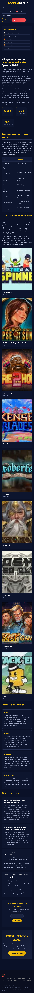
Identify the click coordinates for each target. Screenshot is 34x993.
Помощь (5, 12)
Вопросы (21, 8)
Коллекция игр (7, 15)
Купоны (14, 12)
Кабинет (6, 20)
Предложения (12, 8)
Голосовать (17, 920)
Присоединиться (18, 20)
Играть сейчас (17, 953)
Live (4, 8)
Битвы (23, 12)
